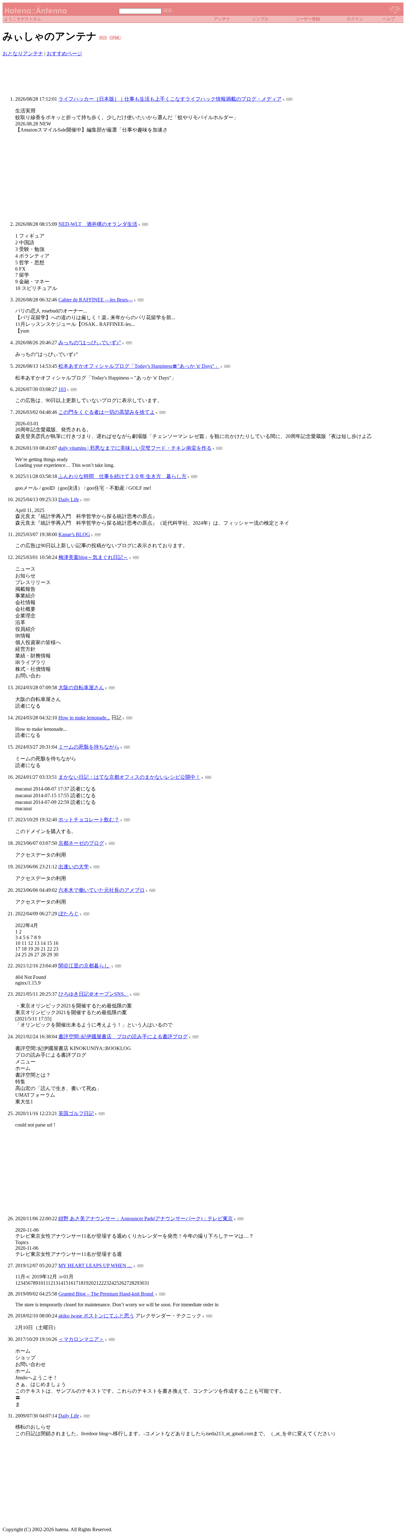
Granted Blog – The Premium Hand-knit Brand (106, 1293)
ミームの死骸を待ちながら (88, 747)
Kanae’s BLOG (74, 534)
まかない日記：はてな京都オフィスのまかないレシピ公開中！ (129, 777)
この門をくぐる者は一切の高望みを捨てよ (106, 412)
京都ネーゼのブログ (81, 843)
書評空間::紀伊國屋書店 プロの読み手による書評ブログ (123, 1036)
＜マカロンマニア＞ (81, 1339)
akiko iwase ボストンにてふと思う (96, 1315)
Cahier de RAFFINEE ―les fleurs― (95, 299)
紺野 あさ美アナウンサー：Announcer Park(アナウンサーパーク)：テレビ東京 (145, 1218)
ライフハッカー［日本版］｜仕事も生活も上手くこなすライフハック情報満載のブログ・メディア (170, 99)
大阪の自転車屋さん (81, 687)
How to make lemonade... (84, 717)
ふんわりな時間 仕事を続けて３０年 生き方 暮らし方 (122, 476)
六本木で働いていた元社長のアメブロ (101, 890)
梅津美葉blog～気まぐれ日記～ (93, 557)
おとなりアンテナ (23, 53)
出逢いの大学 (73, 866)
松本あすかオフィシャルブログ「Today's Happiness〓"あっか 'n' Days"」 (138, 366)
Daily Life (68, 499)
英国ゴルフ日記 (76, 1113)
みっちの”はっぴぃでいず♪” (89, 342)
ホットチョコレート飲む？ (88, 819)
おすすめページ (64, 53)
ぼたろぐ (68, 913)
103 (62, 389)
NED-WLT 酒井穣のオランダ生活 (97, 224)
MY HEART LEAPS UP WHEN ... (95, 1265)
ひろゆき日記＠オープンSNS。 (93, 994)
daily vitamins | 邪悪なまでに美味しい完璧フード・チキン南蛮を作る (135, 448)
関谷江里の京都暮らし (84, 965)
